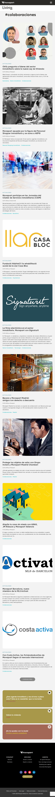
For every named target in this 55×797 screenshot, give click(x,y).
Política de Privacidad (11, 791)
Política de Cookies (31, 791)
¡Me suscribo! (11, 701)
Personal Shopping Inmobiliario (11, 145)
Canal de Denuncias (42, 791)
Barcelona (16, 213)
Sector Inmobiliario (15, 80)
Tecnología (17, 347)
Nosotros (10, 759)
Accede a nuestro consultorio (16, 733)
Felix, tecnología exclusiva (45, 762)
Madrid (15, 412)
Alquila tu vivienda (27, 762)
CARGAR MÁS (27, 679)
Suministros (6, 80)
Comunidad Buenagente (45, 766)
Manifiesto (9, 762)
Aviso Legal (21, 791)
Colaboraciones (26, 80)
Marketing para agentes (45, 764)
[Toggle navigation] (51, 2)
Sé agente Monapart (45, 759)
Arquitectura (16, 277)
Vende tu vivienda (27, 759)
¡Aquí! (8, 717)
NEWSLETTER (28, 776)
